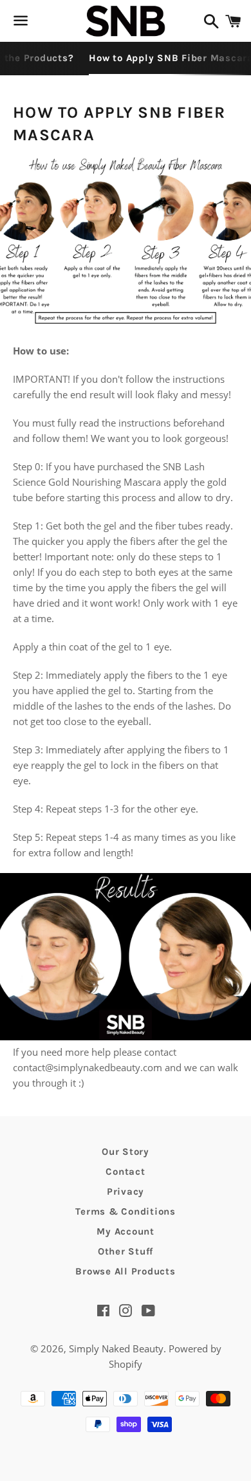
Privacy (125, 1191)
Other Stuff (125, 1251)
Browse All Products (125, 1271)
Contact (125, 1171)
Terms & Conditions (125, 1211)
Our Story (125, 1151)
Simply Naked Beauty (116, 1348)
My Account (125, 1231)
